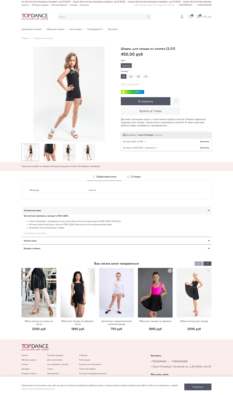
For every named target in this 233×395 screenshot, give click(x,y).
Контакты (84, 5)
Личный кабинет (59, 5)
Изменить (158, 135)
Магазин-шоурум (40, 5)
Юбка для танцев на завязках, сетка (77, 323)
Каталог (25, 5)
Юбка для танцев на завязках (155, 321)
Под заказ (112, 29)
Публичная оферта (87, 369)
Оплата (25, 364)
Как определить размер (57, 364)
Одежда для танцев (31, 29)
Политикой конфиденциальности (38, 388)
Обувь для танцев (55, 29)
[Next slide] (112, 94)
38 (138, 76)
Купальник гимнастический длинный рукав (116, 323)
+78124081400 (185, 5)
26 (131, 76)
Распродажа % (94, 29)
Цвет (123, 60)
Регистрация (84, 360)
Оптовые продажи (55, 355)
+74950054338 (204, 5)
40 (145, 76)
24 (123, 76)
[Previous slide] (26, 94)
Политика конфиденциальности (93, 373)
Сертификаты (53, 373)
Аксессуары (75, 29)
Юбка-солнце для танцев (194, 321)
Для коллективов (54, 360)
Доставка (26, 369)
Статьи (50, 369)
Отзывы (73, 5)
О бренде (83, 355)
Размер (124, 71)
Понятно (198, 387)
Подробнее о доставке (35, 233)
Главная (25, 38)
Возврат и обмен (29, 373)
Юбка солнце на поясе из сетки (39, 323)
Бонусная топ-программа (90, 364)
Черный (126, 65)
